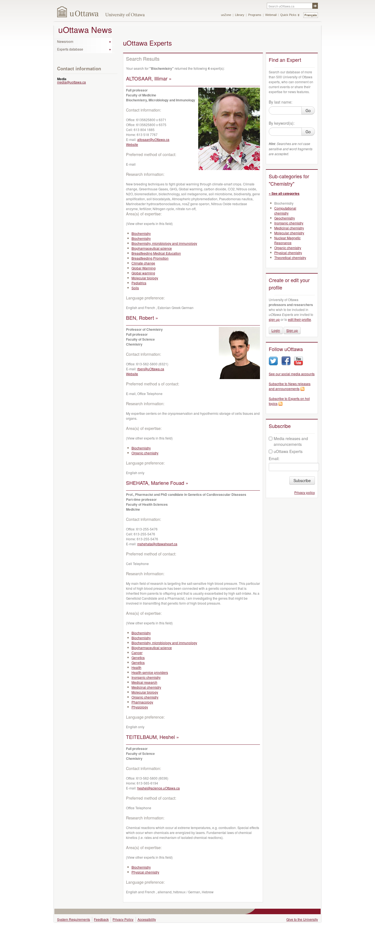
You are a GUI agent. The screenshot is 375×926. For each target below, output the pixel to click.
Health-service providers (149, 672)
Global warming (143, 273)
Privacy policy (304, 492)
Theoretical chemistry (290, 257)
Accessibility (147, 919)
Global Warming (143, 268)
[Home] (78, 11)
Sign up (292, 330)
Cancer (136, 652)
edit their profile (299, 319)
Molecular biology (144, 278)
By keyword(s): (282, 123)
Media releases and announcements (291, 441)
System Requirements (73, 919)
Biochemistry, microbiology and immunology (164, 243)
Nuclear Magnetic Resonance (287, 240)
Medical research (144, 682)
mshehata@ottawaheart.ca (157, 543)
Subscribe (302, 480)
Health (136, 667)
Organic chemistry (144, 453)
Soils (135, 287)
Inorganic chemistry (146, 677)
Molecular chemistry (289, 232)
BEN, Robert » (142, 317)
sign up (274, 319)
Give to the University (302, 919)
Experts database (70, 49)
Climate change (143, 263)
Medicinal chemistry (146, 687)
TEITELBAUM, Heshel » (152, 736)
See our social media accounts (292, 373)
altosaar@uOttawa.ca (153, 139)
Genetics (138, 657)
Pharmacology (142, 702)
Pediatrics (138, 282)
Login (276, 330)
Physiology (139, 707)
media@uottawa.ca (71, 82)
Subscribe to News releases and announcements (289, 386)
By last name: (280, 102)
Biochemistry (141, 233)
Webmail (270, 14)
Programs (254, 14)
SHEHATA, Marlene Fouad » (157, 482)
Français (310, 15)
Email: (274, 458)
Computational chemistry (285, 210)
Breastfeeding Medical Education (156, 253)
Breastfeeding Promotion (150, 258)
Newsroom (65, 41)
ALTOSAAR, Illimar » (149, 78)
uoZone (226, 14)
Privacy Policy (123, 919)
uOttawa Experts (288, 451)
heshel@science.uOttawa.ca (158, 788)
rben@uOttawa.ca (150, 368)
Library (239, 14)
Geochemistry (284, 218)
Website (132, 144)
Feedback (101, 919)
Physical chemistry (145, 872)
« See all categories (284, 193)
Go (308, 110)
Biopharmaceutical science (151, 248)
